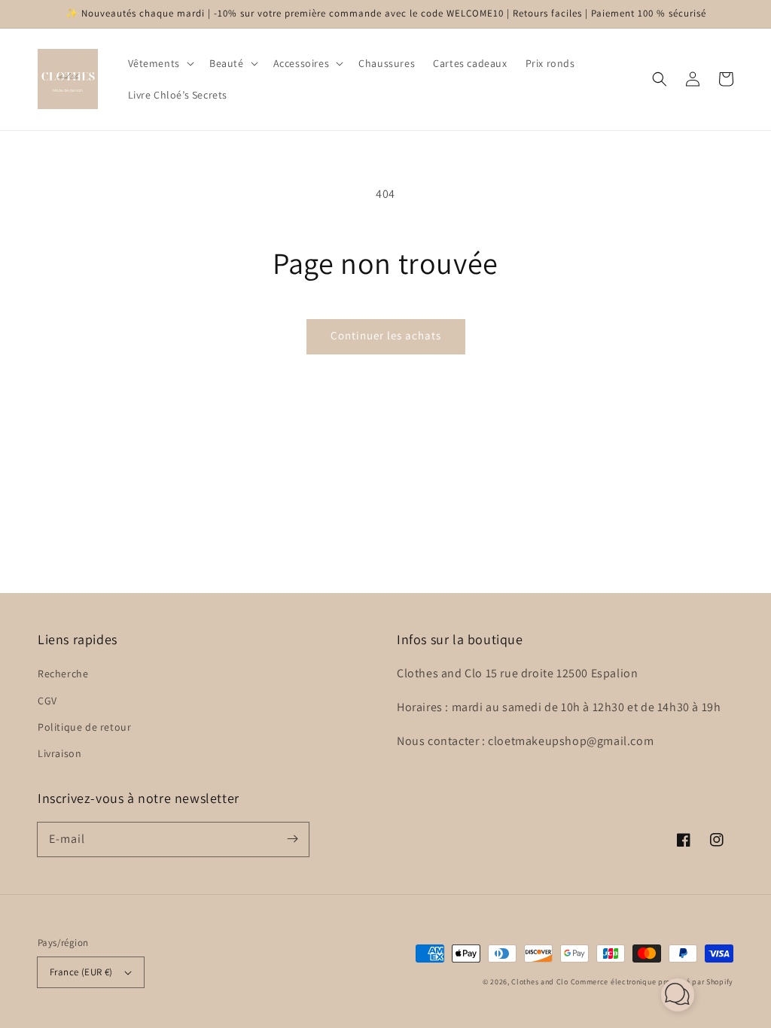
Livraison (59, 753)
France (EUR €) (81, 972)
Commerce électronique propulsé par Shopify (652, 982)
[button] (159, 63)
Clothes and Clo (539, 982)
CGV (47, 700)
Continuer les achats (386, 335)
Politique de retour (84, 727)
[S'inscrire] (292, 839)
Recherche (63, 673)
